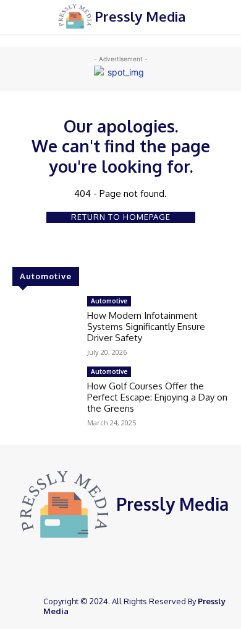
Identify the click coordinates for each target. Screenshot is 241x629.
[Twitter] (148, 566)
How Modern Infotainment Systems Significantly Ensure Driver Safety (146, 327)
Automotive (109, 301)
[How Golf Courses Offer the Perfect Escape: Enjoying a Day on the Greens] (44, 393)
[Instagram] (131, 566)
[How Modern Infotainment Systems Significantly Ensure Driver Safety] (44, 322)
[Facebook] (113, 566)
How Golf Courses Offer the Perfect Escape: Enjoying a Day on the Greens (157, 397)
